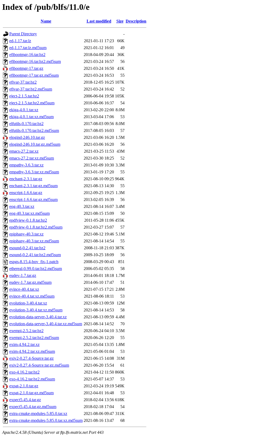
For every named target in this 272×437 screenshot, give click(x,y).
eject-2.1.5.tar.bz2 (24, 96)
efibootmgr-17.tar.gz (26, 68)
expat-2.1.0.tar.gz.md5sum (31, 393)
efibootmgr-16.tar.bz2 (27, 54)
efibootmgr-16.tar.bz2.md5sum (35, 61)
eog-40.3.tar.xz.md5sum (29, 213)
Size (120, 21)
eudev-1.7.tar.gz (22, 275)
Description (136, 21)
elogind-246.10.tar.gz (27, 137)
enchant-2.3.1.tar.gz (25, 179)
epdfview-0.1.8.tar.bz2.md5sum (35, 227)
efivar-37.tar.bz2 (23, 82)
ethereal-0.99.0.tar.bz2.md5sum (35, 268)
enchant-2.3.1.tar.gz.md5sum (33, 185)
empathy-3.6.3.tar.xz (26, 165)
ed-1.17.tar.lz (20, 40)
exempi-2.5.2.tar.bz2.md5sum (34, 337)
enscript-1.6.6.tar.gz (25, 192)
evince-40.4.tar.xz (24, 289)
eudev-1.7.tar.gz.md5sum (30, 282)
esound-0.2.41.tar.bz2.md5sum (35, 254)
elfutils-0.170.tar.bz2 (26, 123)
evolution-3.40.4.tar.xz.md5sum (35, 310)
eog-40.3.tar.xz (21, 206)
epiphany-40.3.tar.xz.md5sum (34, 241)
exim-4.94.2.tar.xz (24, 344)
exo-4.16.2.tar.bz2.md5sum (32, 379)
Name (46, 21)
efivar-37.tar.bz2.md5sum (30, 89)
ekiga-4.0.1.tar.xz (23, 110)
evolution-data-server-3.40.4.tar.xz (38, 317)
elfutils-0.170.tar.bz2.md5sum (34, 130)
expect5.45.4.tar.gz (25, 399)
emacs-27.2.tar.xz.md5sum (31, 158)
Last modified (99, 21)
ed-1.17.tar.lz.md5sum (27, 47)
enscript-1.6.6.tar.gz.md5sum (33, 199)
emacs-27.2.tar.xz (24, 151)
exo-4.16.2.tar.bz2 (24, 372)
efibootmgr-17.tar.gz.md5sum (34, 75)
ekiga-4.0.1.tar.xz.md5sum (31, 116)
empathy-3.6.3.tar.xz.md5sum (34, 172)
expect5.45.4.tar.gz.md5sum (32, 406)
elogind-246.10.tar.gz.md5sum (34, 144)
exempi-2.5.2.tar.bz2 (26, 330)
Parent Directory (23, 34)
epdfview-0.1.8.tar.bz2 (28, 220)
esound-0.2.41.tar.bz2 (27, 248)
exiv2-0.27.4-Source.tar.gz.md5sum (39, 365)
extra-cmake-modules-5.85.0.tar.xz (38, 413)
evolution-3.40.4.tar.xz (28, 303)
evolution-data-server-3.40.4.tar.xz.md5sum (45, 324)
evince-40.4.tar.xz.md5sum (31, 296)
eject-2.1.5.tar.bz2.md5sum (31, 103)
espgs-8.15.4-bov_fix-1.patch (33, 261)
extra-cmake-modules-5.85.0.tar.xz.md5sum (46, 420)
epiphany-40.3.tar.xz (26, 234)
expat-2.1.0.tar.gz (23, 386)
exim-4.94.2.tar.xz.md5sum (32, 351)
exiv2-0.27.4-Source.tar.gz (31, 358)
